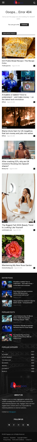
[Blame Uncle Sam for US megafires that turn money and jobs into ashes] (18, 118)
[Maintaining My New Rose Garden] (18, 249)
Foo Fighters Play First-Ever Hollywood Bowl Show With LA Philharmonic (22, 336)
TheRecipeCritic (6, 65)
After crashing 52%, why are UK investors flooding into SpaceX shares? (15, 163)
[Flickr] (18, 425)
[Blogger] (9, 425)
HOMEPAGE (24, 24)
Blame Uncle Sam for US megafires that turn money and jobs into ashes (17, 132)
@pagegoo (12, 412)
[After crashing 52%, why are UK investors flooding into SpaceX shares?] (18, 150)
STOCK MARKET (6, 158)
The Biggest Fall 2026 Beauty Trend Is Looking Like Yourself (17, 226)
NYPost (4, 102)
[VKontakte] (28, 425)
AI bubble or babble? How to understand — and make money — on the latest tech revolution (18, 97)
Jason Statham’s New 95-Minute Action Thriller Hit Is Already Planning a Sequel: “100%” (23, 317)
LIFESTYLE (4, 222)
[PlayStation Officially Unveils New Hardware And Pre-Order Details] (7, 328)
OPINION (4, 127)
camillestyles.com (7, 230)
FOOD (3, 57)
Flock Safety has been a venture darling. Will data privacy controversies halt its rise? (23, 293)
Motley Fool (5, 168)
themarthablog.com (7, 268)
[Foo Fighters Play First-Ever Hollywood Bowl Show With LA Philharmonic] (7, 337)
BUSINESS (4, 91)
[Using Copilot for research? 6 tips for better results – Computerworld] (7, 303)
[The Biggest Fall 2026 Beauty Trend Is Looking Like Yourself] (18, 198)
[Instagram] (23, 425)
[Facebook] (14, 425)
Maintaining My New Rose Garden (17, 265)
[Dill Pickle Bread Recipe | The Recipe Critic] (18, 48)
